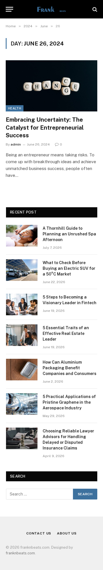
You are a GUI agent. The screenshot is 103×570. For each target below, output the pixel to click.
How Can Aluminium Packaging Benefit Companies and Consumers (69, 368)
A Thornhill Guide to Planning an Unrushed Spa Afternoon (69, 234)
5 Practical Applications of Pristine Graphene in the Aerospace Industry (69, 402)
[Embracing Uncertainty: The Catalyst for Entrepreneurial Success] (51, 85)
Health (14, 108)
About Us (67, 533)
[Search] (94, 9)
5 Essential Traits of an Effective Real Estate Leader (66, 333)
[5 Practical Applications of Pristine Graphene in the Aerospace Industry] (21, 404)
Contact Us (38, 533)
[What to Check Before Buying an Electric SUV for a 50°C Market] (21, 270)
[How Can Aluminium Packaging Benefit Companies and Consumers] (21, 369)
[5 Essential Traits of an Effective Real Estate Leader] (21, 335)
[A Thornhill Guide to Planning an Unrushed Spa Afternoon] (21, 235)
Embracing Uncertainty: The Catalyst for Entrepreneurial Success (45, 127)
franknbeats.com (20, 553)
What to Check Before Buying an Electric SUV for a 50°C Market (69, 268)
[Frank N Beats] (51, 9)
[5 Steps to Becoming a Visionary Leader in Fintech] (21, 304)
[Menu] (9, 9)
